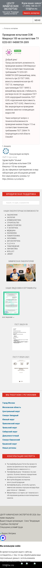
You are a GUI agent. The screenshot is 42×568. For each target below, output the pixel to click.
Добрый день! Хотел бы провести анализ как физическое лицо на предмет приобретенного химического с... (22, 466)
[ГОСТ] (21, 350)
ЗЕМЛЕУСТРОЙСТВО (14, 225)
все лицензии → (8, 317)
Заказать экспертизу (31, 13)
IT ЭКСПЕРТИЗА (12, 228)
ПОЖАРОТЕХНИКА (13, 236)
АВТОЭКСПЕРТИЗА (13, 241)
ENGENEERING (12, 233)
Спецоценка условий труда (11, 527)
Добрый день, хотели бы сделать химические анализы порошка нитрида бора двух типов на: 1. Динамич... (23, 487)
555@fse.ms (31, 8)
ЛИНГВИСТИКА (12, 249)
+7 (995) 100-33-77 (31, 6)
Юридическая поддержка (21, 194)
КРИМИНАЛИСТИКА (14, 220)
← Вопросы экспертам (10, 28)
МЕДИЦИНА (11, 230)
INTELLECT (10, 251)
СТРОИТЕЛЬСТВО (13, 223)
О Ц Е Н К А (11, 243)
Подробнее (25, 561)
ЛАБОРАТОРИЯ (12, 215)
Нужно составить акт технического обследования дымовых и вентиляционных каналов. (23, 495)
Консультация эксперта (21, 456)
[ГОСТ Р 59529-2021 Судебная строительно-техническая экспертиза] (21, 382)
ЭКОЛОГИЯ (11, 217)
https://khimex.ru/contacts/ (13, 179)
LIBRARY (10, 254)
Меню (37, 20)
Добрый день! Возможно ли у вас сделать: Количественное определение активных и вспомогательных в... (22, 474)
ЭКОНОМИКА (11, 238)
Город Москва (8, 403)
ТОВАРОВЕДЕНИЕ (13, 246)
